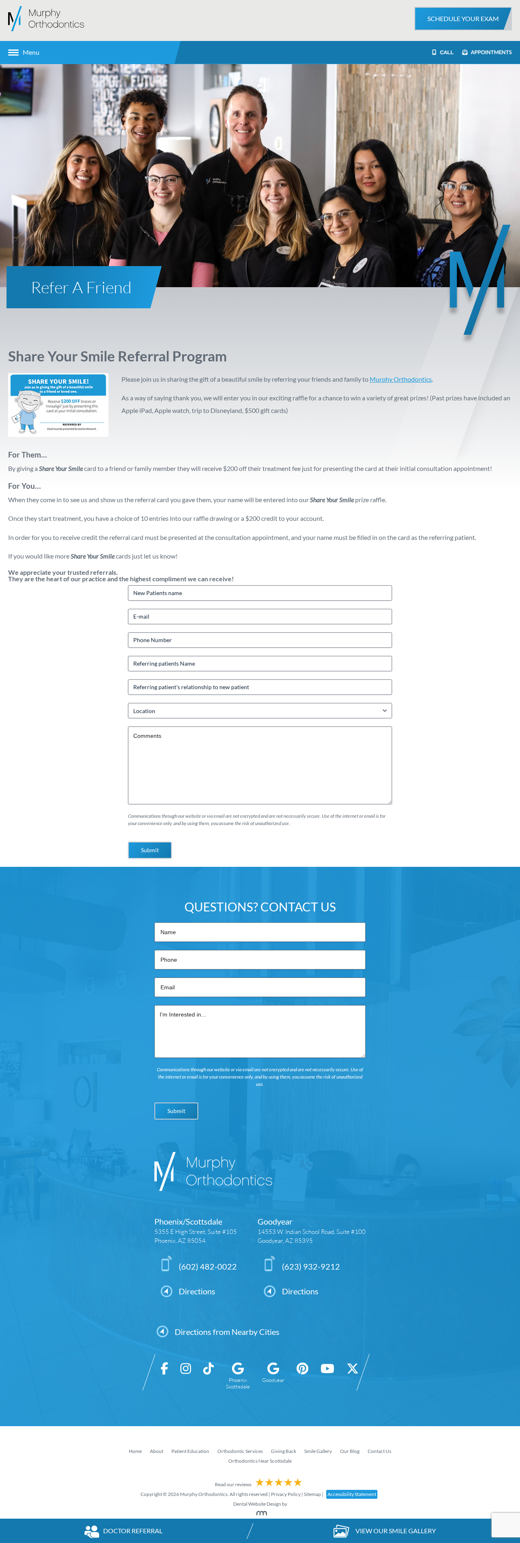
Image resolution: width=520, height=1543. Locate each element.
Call (446, 52)
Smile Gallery (318, 1451)
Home (135, 1451)
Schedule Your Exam (463, 18)
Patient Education (190, 1451)
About (156, 1451)
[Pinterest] (302, 1376)
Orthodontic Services (240, 1451)
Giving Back (283, 1451)
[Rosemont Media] (260, 1514)
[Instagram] (185, 1376)
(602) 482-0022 (208, 1266)
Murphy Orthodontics (401, 379)
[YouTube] (327, 1376)
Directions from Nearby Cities (227, 1332)
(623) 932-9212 (311, 1266)
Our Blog (350, 1451)
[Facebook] (164, 1376)
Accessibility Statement (351, 1494)
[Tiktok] (208, 1376)
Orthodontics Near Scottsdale (260, 1461)
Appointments (491, 52)
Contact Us (379, 1451)
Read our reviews (233, 1484)
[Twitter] (353, 1376)
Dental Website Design (257, 1504)
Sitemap (312, 1494)
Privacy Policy (286, 1494)
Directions (197, 1291)
